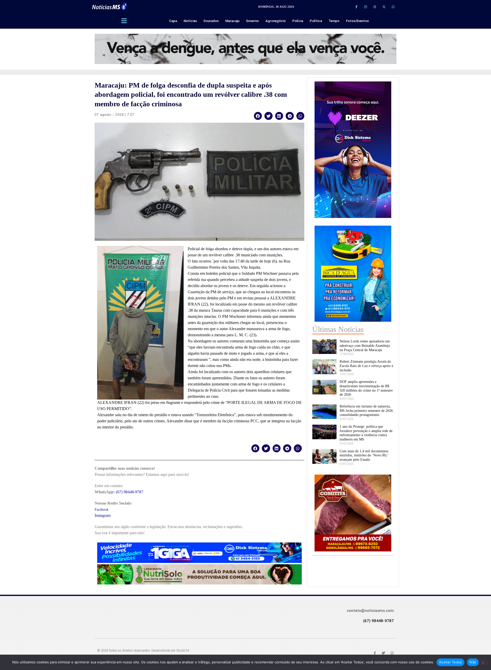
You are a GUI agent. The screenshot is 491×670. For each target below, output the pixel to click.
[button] (258, 116)
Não (473, 662)
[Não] (482, 662)
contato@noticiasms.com (370, 610)
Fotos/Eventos (357, 21)
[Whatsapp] (393, 6)
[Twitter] (383, 653)
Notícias (190, 21)
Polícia (297, 21)
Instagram (102, 515)
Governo (252, 21)
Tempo (334, 21)
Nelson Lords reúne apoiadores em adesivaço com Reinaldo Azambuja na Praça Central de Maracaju (365, 345)
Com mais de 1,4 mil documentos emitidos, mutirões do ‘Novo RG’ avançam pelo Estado (364, 455)
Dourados (211, 21)
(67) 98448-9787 (129, 492)
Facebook (101, 509)
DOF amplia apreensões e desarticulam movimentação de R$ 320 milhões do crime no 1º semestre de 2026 (366, 388)
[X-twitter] (384, 6)
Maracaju (232, 21)
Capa (173, 21)
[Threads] (374, 6)
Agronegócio (275, 21)
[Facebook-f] (356, 6)
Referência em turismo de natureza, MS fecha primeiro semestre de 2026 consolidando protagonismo (366, 410)
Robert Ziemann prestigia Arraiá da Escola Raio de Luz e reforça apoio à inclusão (366, 366)
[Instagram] (365, 6)
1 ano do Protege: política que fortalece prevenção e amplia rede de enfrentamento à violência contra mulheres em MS (366, 433)
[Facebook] (374, 653)
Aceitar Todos (450, 662)
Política (316, 21)
